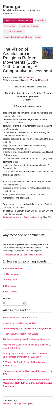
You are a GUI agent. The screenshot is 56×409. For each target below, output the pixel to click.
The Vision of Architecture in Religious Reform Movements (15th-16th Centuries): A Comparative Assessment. (27, 382)
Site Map (7, 403)
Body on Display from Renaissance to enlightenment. (28, 328)
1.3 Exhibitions (10, 286)
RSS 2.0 (33, 403)
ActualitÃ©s (40, 20)
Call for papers (13, 274)
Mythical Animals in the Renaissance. (20, 317)
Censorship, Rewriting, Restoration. (19, 323)
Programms (11, 279)
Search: (7, 298)
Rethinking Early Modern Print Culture (20, 334)
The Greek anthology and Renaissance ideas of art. (27, 339)
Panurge (11, 6)
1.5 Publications (10, 291)
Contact (24, 403)
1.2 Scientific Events (13, 268)
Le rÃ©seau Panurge (28, 26)
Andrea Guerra (10, 217)
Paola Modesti (30, 217)
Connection (8, 254)
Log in (16, 403)
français (43, 80)
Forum (38, 37)
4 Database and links (14, 31)
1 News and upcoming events (18, 20)
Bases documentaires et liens (18, 37)
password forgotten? (33, 254)
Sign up (18, 254)
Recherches (10, 26)
